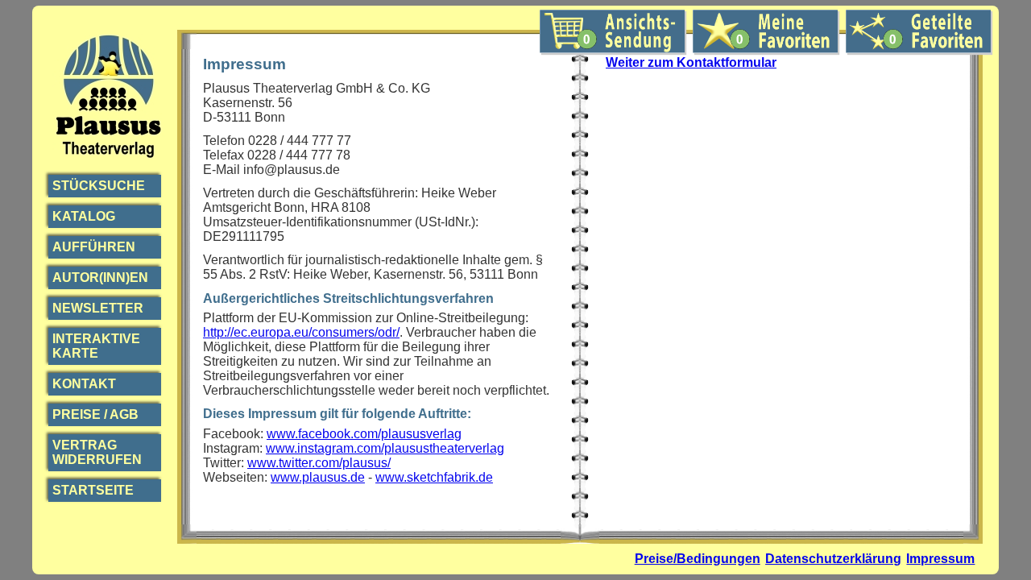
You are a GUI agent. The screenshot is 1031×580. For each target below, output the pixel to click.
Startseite (93, 490)
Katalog (83, 216)
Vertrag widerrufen (97, 452)
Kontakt (84, 384)
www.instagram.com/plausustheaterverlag (385, 448)
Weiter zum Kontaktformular (691, 62)
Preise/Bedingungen (697, 559)
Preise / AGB (95, 414)
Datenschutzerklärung (833, 559)
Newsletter (97, 308)
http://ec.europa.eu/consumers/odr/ (301, 332)
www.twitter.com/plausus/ (319, 463)
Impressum (940, 559)
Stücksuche (98, 186)
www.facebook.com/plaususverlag (364, 434)
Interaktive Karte (96, 346)
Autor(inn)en (100, 277)
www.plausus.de (318, 477)
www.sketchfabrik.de (434, 477)
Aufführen (93, 247)
